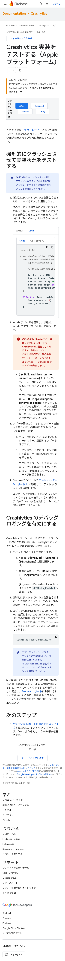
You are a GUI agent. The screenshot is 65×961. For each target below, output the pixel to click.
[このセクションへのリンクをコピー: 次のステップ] (40, 716)
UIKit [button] (31, 230)
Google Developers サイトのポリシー (34, 774)
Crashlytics (39, 14)
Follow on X (8, 844)
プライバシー (21, 946)
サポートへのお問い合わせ (16, 867)
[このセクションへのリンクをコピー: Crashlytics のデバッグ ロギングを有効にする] (9, 530)
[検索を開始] (41, 4)
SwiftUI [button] (19, 230)
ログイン (56, 3)
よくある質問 (9, 893)
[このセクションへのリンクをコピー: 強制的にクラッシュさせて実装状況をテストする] (19, 166)
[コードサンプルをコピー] (52, 247)
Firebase (10, 25)
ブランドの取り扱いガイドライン (19, 887)
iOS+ (21, 105)
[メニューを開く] (5, 4)
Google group (10, 877)
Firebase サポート (31, 691)
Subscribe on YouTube (13, 849)
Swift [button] (22, 240)
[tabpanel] (36, 276)
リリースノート (10, 882)
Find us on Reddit (11, 838)
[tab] (19, 230)
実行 (55, 25)
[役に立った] (38, 31)
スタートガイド (33, 130)
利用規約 (7, 946)
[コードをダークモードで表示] (47, 247)
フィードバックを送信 (21, 38)
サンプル (7, 810)
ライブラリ (8, 815)
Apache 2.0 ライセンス (28, 771)
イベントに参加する (12, 854)
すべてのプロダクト (12, 933)
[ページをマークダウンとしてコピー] (20, 70)
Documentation (14, 14)
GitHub (6, 820)
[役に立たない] (43, 31)
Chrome (7, 918)
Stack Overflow (10, 872)
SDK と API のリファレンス (16, 805)
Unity (42, 111)
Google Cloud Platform (14, 928)
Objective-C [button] (37, 240)
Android (39, 105)
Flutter (25, 111)
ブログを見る (9, 833)
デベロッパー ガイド (13, 800)
